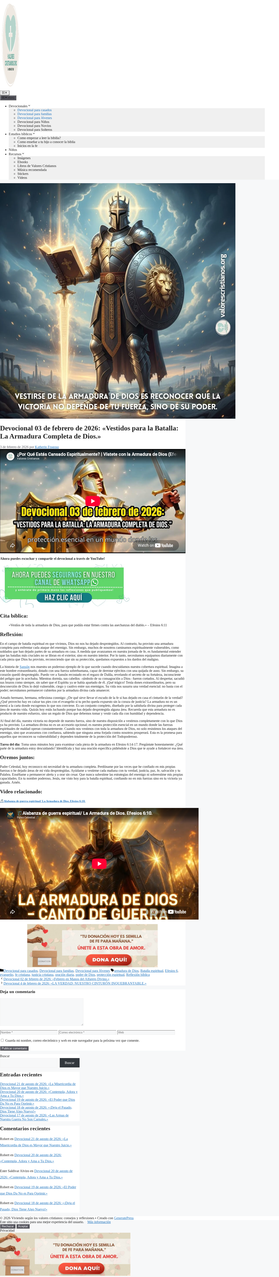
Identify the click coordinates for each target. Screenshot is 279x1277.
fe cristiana (22, 975)
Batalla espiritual (151, 971)
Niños (13, 150)
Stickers (22, 174)
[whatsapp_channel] (65, 606)
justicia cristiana (42, 975)
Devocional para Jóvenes (34, 118)
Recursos (15, 154)
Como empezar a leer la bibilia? (39, 138)
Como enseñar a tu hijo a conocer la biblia (46, 142)
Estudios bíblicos (20, 134)
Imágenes (24, 158)
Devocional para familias (34, 114)
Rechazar (8, 1226)
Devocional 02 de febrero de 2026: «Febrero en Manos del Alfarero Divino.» (56, 979)
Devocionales (18, 106)
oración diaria (64, 975)
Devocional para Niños (33, 122)
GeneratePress (124, 1218)
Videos (22, 177)
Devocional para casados (34, 110)
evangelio (6, 975)
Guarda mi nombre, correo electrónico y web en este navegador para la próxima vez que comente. (72, 1040)
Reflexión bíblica (138, 975)
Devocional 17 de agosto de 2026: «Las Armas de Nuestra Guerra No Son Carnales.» (34, 1117)
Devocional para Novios (34, 126)
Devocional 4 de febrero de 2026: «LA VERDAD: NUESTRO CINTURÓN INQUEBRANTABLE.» (74, 983)
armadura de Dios (126, 971)
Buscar (5, 1056)
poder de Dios (85, 975)
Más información (99, 1222)
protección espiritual (110, 975)
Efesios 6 (171, 971)
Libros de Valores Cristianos (36, 166)
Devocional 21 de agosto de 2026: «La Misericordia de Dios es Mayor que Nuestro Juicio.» (38, 1086)
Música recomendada (32, 170)
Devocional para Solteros (34, 129)
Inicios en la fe (27, 146)
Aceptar (23, 1226)
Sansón (25, 667)
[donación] (92, 966)
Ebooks (22, 162)
